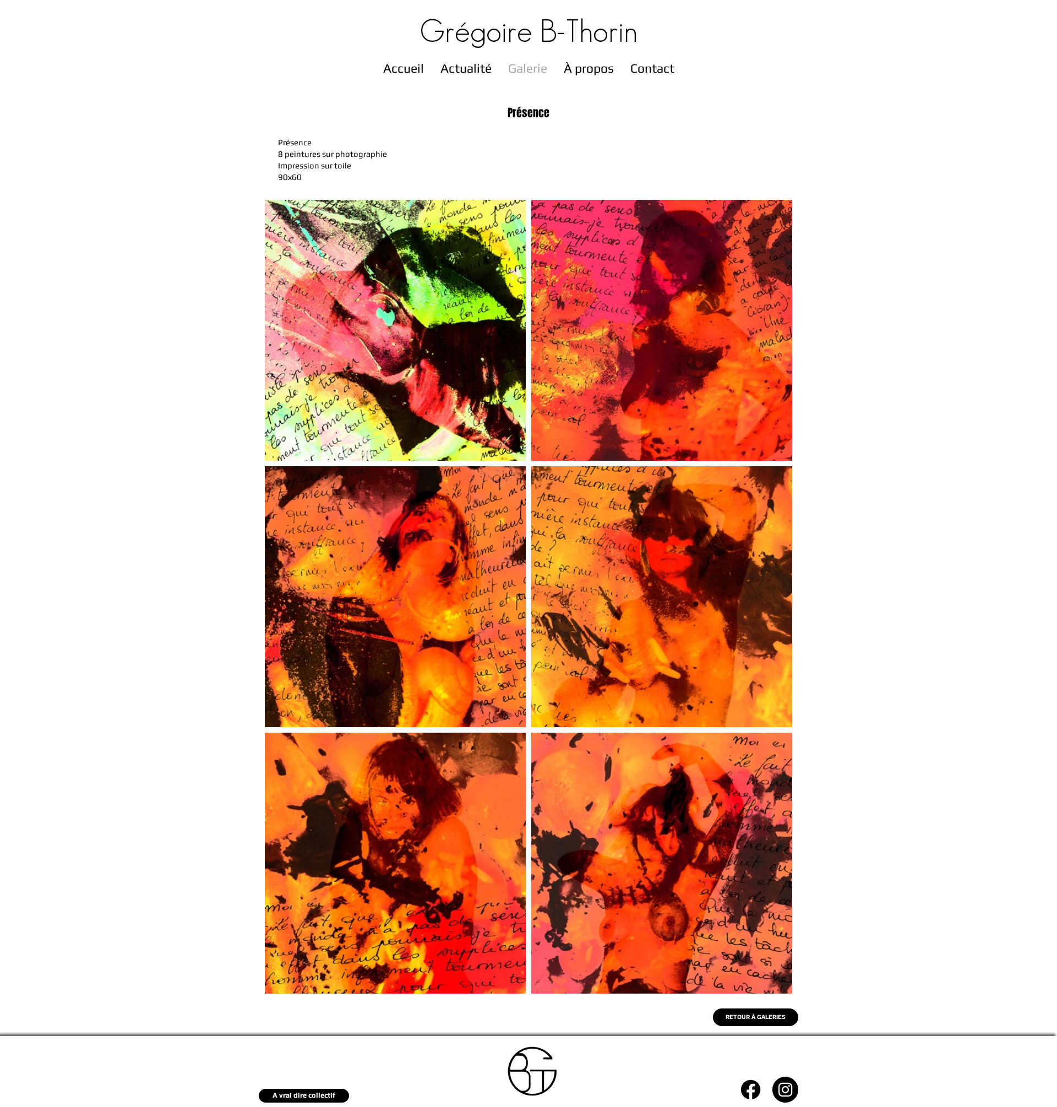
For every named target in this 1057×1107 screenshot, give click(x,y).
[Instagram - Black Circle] (785, 1090)
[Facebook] (751, 1090)
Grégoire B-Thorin (528, 31)
